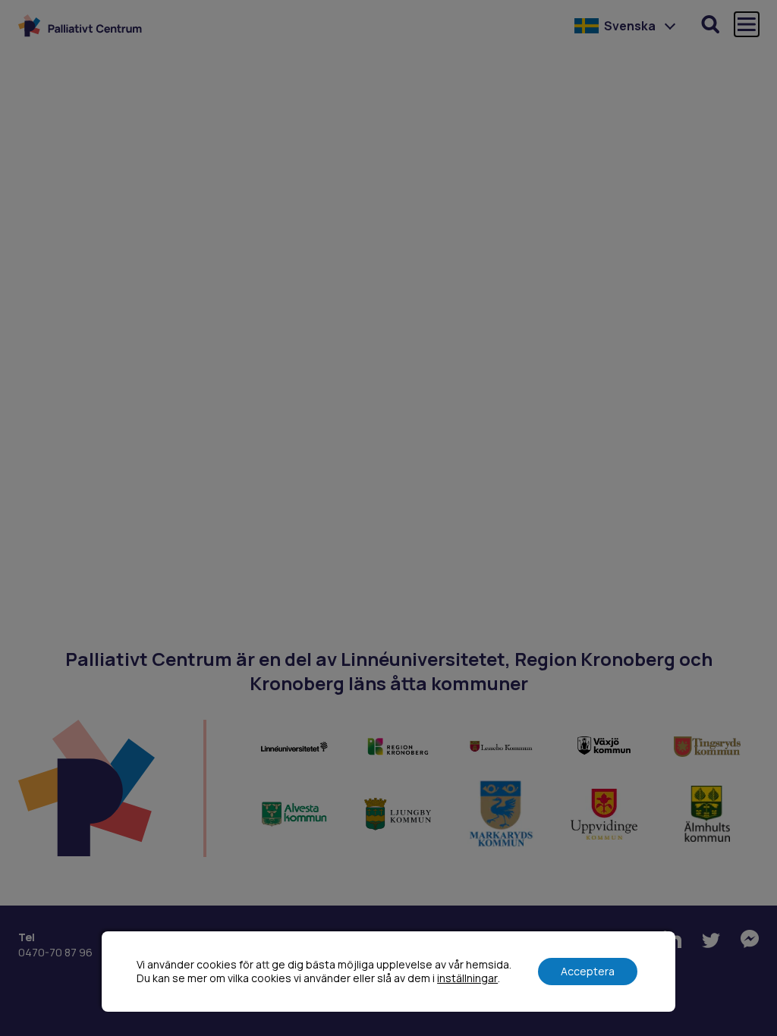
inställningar (467, 978)
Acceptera (588, 971)
